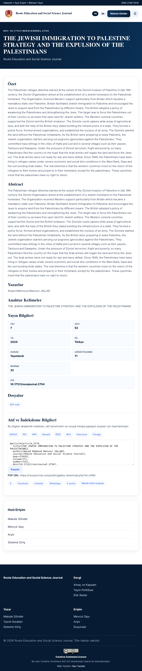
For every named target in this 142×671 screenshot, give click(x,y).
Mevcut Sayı (16, 526)
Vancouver (82, 434)
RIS (24, 434)
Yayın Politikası (83, 590)
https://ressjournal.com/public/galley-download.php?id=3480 (57, 475)
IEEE (58, 434)
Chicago (97, 434)
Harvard (46, 434)
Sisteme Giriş (16, 542)
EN (103, 13)
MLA (68, 434)
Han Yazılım (78, 666)
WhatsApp (55, 483)
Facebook (22, 483)
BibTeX (13, 434)
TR (95, 13)
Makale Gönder (118, 13)
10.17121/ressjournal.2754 (27, 384)
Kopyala (15, 469)
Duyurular (80, 627)
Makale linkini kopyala (93, 483)
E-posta (71, 483)
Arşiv (11, 534)
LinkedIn (38, 483)
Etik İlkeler (80, 595)
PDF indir (15, 404)
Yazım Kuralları (13, 621)
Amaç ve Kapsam (85, 584)
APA (34, 434)
